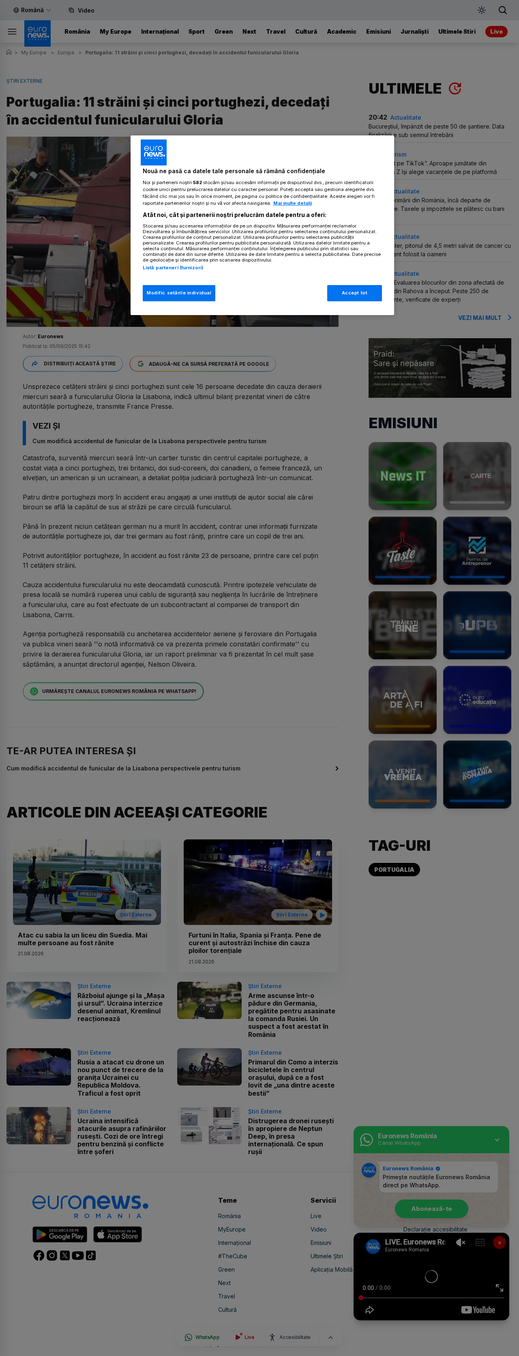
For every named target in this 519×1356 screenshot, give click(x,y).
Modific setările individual (179, 293)
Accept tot (355, 293)
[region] (262, 225)
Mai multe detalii (292, 203)
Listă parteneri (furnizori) (173, 267)
